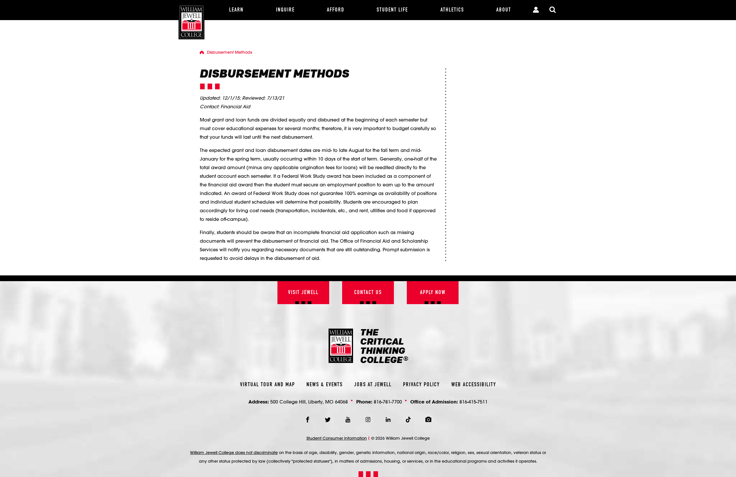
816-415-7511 (473, 402)
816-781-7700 (388, 402)
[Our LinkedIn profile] (388, 419)
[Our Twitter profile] (328, 419)
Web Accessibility (473, 385)
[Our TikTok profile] (408, 419)
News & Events (324, 385)
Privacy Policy (421, 385)
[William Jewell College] (191, 19)
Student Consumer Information (336, 438)
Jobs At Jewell (373, 385)
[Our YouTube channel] (348, 419)
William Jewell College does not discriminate (234, 452)
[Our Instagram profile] (368, 419)
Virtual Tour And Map (267, 385)
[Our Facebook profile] (307, 419)
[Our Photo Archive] (428, 419)
